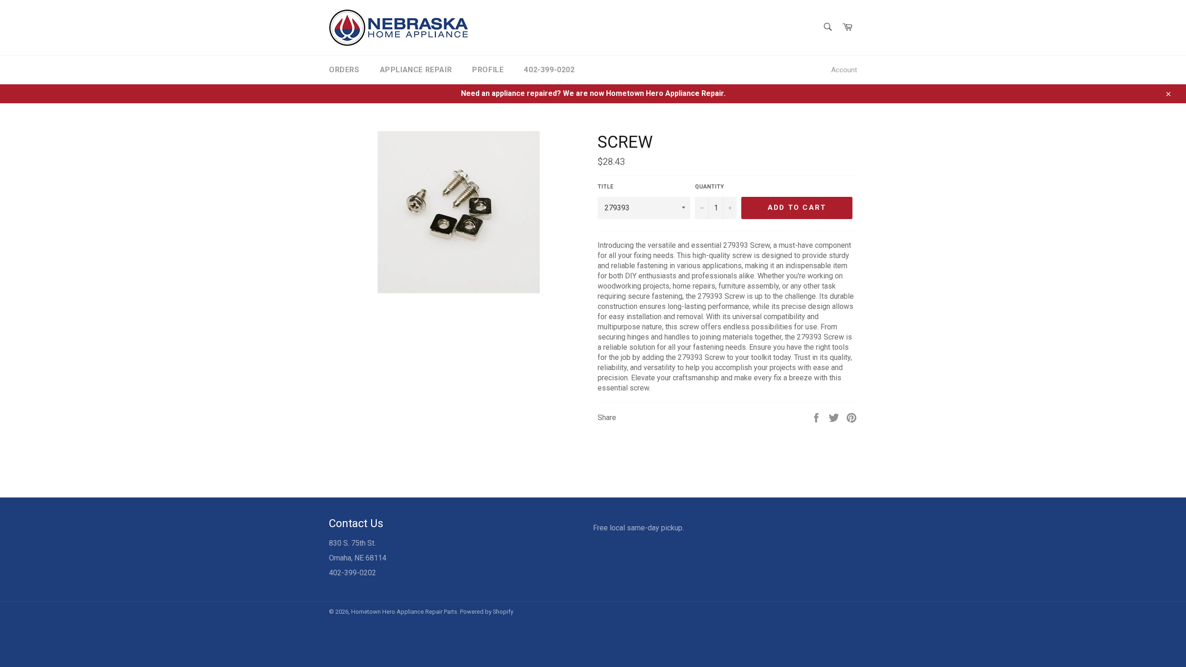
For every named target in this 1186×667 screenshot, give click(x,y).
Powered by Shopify (486, 611)
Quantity (709, 186)
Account (844, 70)
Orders (344, 69)
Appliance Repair (416, 69)
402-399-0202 (549, 69)
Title (605, 186)
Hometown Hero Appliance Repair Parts (404, 611)
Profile (488, 69)
